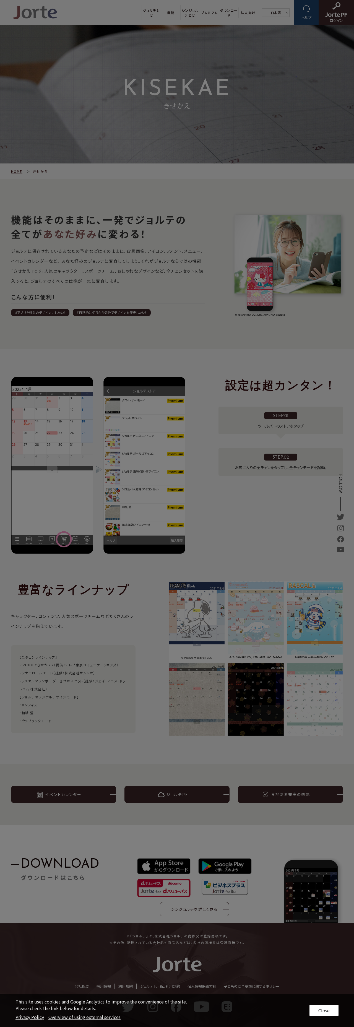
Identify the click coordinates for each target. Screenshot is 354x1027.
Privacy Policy (29, 1017)
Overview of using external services (84, 1017)
